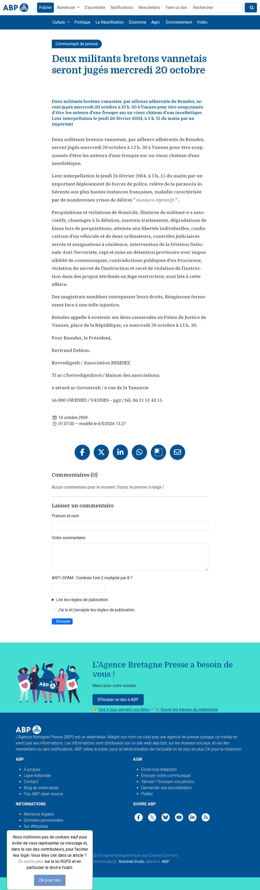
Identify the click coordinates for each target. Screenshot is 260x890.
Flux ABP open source (43, 793)
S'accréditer (95, 7)
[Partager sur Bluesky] (158, 452)
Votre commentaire (69, 537)
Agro (155, 22)
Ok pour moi (49, 880)
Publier (45, 7)
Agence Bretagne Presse (121, 855)
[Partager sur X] (101, 452)
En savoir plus (31, 861)
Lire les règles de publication (82, 599)
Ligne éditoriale (37, 775)
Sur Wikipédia (36, 826)
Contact (31, 781)
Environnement (179, 22)
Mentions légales (39, 814)
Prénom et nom (65, 515)
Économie (137, 22)
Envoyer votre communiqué (165, 775)
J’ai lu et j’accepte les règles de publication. (96, 609)
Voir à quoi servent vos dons (124, 709)
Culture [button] (59, 22)
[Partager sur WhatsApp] (139, 452)
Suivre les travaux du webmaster (189, 709)
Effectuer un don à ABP (118, 699)
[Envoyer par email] (177, 452)
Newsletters (149, 7)
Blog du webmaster (41, 787)
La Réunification (109, 22)
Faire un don (176, 7)
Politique (82, 22)
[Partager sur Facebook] (82, 452)
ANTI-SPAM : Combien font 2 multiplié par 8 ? (92, 577)
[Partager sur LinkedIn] (120, 452)
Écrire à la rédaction (159, 769)
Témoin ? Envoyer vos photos (167, 781)
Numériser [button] (66, 7)
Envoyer (63, 621)
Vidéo (202, 22)
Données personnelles (43, 820)
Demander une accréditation (166, 787)
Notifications (122, 7)
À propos (32, 769)
